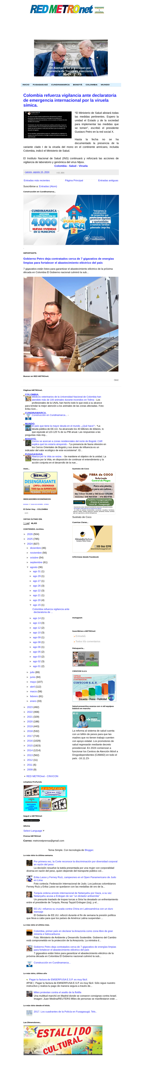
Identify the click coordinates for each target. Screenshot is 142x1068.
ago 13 (37, 623)
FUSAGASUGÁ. (34, 454)
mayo (33, 681)
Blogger (89, 850)
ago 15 (37, 605)
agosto (34, 567)
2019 (30, 726)
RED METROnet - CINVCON (42, 776)
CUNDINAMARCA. (36, 413)
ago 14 (37, 618)
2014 (30, 750)
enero (33, 701)
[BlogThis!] (59, 172)
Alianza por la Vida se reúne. (47, 456)
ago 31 (37, 571)
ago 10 (37, 632)
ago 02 (37, 661)
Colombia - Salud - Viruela (71, 165)
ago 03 (37, 656)
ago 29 (37, 576)
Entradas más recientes (37, 180)
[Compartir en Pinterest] (63, 172)
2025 (30, 539)
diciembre (36, 548)
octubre (34, 557)
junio (33, 677)
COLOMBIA (91, 85)
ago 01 (37, 666)
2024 (30, 543)
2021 (30, 716)
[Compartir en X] (60, 172)
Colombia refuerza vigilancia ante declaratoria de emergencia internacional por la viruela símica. (69, 100)
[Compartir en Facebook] (62, 172)
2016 (30, 740)
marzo (34, 691)
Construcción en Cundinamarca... (50, 415)
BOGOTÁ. (30, 439)
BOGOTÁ (77, 85)
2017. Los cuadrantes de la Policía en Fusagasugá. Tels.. (65, 1011)
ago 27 (37, 581)
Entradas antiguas (108, 180)
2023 (30, 707)
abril (33, 686)
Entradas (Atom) (48, 186)
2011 (30, 764)
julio (32, 672)
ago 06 (37, 647)
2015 (30, 745)
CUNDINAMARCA (60, 85)
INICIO (26, 85)
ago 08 (37, 642)
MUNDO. (30, 423)
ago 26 (37, 585)
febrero (34, 696)
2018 (30, 731)
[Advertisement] (71, 27)
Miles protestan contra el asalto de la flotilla (57, 992)
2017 (30, 736)
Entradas (80, 636)
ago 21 (37, 595)
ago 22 (37, 590)
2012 (30, 760)
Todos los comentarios (87, 641)
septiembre (36, 562)
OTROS (46, 504)
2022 (30, 712)
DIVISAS (25, 504)
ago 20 (37, 600)
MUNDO (105, 85)
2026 (30, 534)
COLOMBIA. (32, 394)
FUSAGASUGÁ (40, 85)
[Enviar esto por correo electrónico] (57, 172)
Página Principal (74, 180)
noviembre (36, 552)
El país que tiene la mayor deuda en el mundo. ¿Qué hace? (63, 426)
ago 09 (37, 637)
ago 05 (37, 651)
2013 (30, 755)
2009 (30, 769)
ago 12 (37, 627)
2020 (30, 721)
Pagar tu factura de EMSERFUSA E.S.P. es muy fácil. (58, 979)
